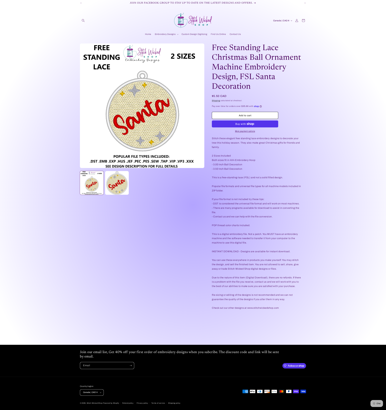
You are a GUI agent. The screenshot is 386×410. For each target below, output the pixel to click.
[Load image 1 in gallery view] (92, 183)
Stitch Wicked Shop (95, 403)
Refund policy (127, 403)
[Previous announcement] (81, 3)
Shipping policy (174, 403)
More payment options (245, 131)
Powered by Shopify (111, 403)
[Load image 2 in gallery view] (117, 183)
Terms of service (158, 403)
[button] (83, 20)
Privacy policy (142, 403)
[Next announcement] (305, 3)
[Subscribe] (130, 365)
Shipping (216, 100)
